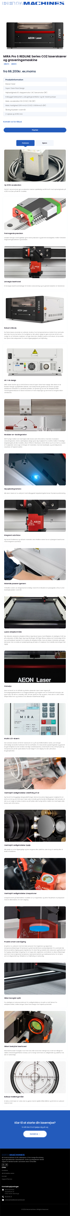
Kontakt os (34, 1134)
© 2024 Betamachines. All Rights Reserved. (35, 1209)
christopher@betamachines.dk (15, 1200)
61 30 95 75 (8, 1196)
